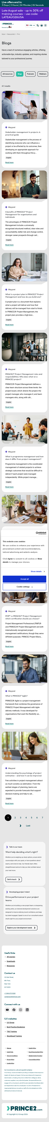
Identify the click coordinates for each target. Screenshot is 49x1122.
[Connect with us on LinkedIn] (27, 1010)
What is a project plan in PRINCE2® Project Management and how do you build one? (24, 295)
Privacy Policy (10, 1059)
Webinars (42, 74)
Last (28, 825)
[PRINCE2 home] (8, 23)
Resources (11, 966)
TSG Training (12, 1031)
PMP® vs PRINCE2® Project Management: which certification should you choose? (23, 617)
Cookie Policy (10, 1063)
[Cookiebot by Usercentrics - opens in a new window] (35, 533)
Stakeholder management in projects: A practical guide (22, 133)
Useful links (10, 1052)
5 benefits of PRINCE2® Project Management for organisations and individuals (21, 214)
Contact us (9, 973)
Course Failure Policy (34, 1059)
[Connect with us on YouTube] (7, 1010)
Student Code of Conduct (35, 1055)
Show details (36, 571)
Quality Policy (32, 1048)
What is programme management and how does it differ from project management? (24, 457)
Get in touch (11, 879)
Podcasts (30, 74)
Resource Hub (11, 34)
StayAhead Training (14, 1036)
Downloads (11, 961)
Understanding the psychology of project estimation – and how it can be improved (23, 774)
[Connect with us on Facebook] (14, 1010)
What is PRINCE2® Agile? (16, 696)
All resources (7, 74)
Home (3, 34)
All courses (11, 957)
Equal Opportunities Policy (36, 1052)
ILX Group (10, 1022)
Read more (9, 162)
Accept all (24, 579)
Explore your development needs (19, 928)
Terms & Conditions (12, 1055)
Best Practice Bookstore (16, 1027)
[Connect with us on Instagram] (20, 1010)
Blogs (20, 74)
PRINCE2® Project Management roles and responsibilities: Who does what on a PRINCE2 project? (23, 376)
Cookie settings (23, 587)
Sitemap (9, 1048)
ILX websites (10, 1018)
